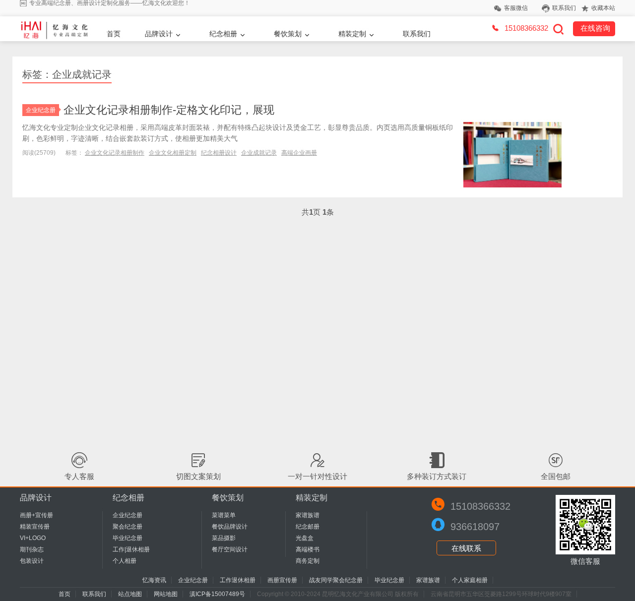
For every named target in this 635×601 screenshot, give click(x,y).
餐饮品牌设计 (230, 526)
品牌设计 (159, 34)
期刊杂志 (32, 549)
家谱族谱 (307, 515)
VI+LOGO (33, 538)
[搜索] (558, 28)
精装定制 (352, 34)
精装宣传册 (35, 526)
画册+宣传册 (36, 515)
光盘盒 (305, 538)
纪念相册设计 (219, 152)
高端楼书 (307, 549)
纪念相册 (223, 34)
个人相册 (124, 560)
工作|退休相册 (131, 549)
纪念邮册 (307, 526)
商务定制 (307, 560)
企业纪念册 (41, 110)
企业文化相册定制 (172, 152)
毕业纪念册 (127, 538)
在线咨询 (595, 28)
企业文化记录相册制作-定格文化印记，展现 (169, 110)
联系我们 (564, 7)
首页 (114, 34)
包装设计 (32, 560)
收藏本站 (603, 7)
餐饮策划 (288, 34)
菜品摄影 (224, 538)
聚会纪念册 (127, 526)
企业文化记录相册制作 (114, 152)
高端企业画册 (299, 152)
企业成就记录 (259, 152)
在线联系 (466, 548)
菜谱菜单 (224, 515)
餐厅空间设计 (230, 549)
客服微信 (516, 7)
